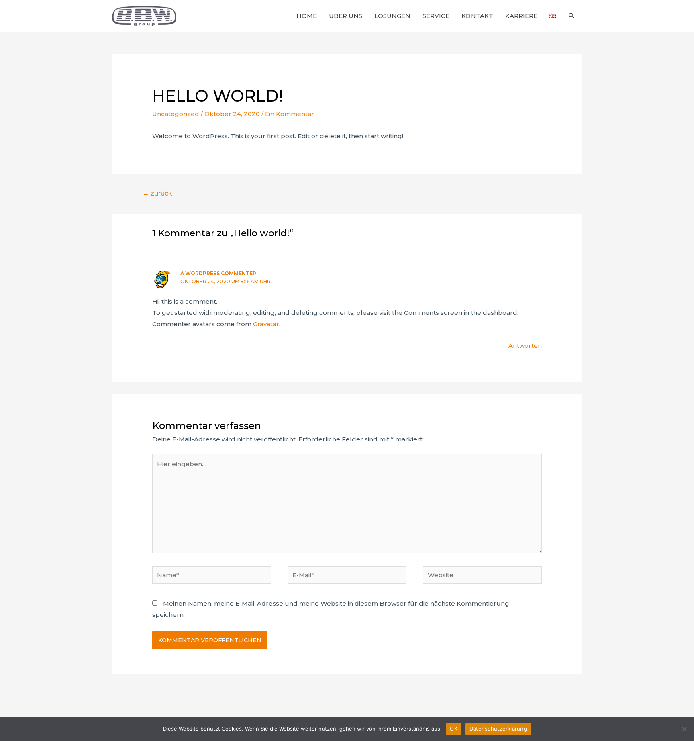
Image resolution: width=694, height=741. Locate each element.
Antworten (525, 345)
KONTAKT (477, 16)
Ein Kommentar (289, 114)
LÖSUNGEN (392, 16)
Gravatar (266, 324)
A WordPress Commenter (218, 273)
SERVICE (436, 16)
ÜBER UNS (345, 16)
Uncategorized (175, 114)
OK (453, 728)
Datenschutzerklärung (498, 728)
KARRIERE (521, 16)
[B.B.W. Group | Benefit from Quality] (144, 15)
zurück (157, 193)
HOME (306, 16)
